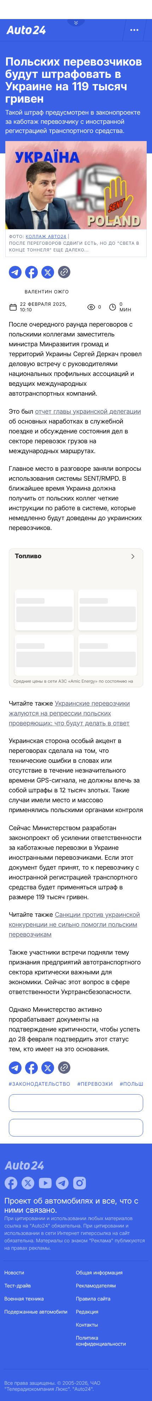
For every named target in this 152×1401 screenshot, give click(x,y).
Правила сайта (93, 1299)
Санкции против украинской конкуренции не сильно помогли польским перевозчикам (74, 924)
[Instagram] (79, 1183)
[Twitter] (28, 1183)
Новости (14, 1273)
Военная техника (24, 1299)
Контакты (87, 1325)
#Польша (133, 1084)
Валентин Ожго (47, 292)
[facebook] (31, 272)
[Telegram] (62, 1183)
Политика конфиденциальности (101, 1341)
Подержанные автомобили (36, 1312)
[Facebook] (11, 1183)
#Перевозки (95, 1084)
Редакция (87, 1312)
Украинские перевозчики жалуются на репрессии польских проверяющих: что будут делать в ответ (69, 713)
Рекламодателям (96, 1286)
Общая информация (99, 1273)
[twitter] (47, 272)
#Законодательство (39, 1084)
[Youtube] (45, 1183)
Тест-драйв (18, 1286)
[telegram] (15, 272)
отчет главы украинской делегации (88, 411)
